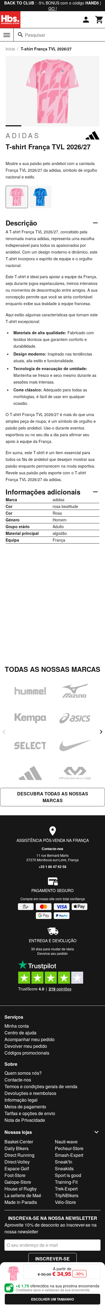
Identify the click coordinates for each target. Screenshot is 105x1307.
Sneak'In (63, 1162)
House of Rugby (20, 1188)
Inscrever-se (52, 1258)
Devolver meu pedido (25, 1046)
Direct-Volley (17, 1162)
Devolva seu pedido (52, 953)
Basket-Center (18, 1141)
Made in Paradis (20, 1202)
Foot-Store (14, 1175)
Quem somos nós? (23, 1073)
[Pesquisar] (20, 34)
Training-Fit (66, 1182)
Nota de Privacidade (24, 1120)
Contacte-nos (52, 848)
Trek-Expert (66, 1188)
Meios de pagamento (25, 1106)
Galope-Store (17, 1182)
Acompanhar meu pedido (29, 1039)
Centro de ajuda (20, 1032)
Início (10, 49)
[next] (101, 732)
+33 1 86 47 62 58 (52, 866)
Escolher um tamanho (52, 1299)
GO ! (52, 8)
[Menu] (6, 35)
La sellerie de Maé (22, 1195)
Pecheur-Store (69, 1148)
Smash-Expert (69, 1155)
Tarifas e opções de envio (29, 1113)
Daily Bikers (16, 1148)
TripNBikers (66, 1195)
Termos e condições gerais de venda (40, 1086)
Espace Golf (16, 1168)
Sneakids (64, 1168)
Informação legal (21, 1100)
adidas (23, 135)
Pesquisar (35, 35)
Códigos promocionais (26, 1053)
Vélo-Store (65, 1202)
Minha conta (16, 1026)
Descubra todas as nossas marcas (52, 797)
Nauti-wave (66, 1141)
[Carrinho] (99, 19)
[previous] (4, 732)
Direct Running (19, 1155)
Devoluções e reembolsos (30, 1093)
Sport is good (68, 1175)
